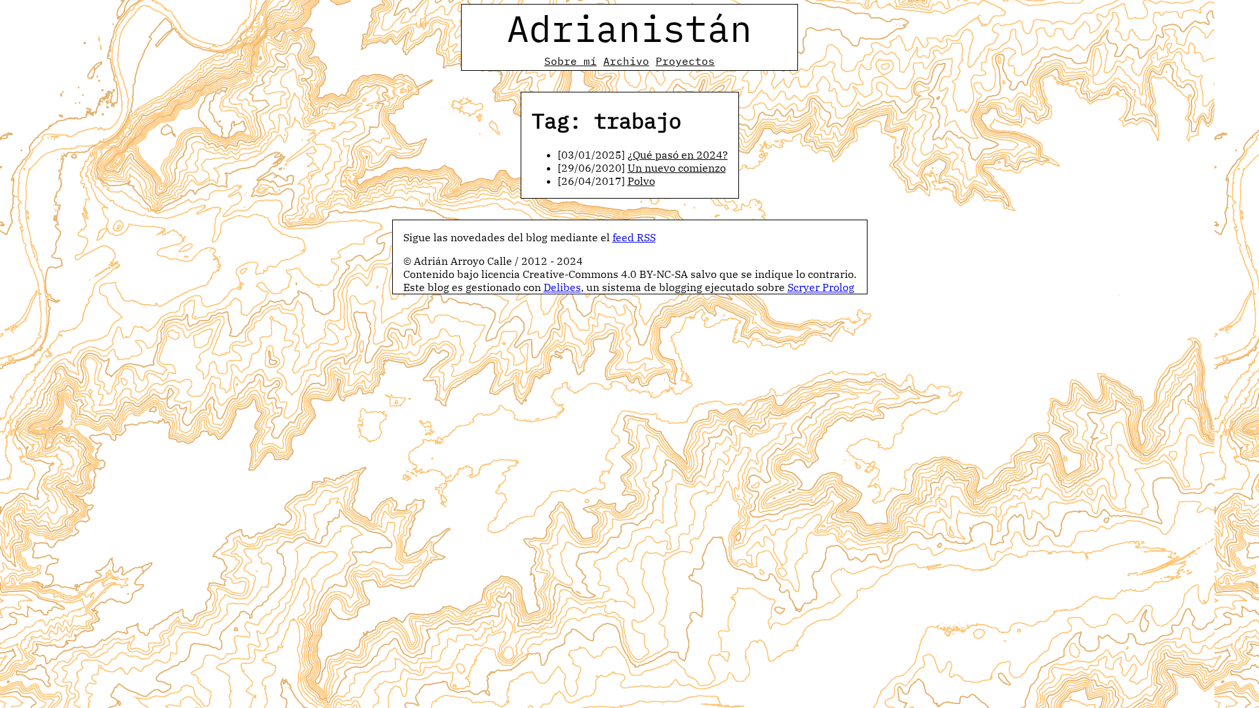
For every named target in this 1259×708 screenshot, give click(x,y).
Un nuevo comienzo (677, 167)
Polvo (641, 180)
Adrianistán (629, 28)
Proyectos (685, 61)
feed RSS (634, 237)
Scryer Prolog (821, 287)
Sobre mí (570, 61)
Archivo (626, 61)
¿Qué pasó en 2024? (678, 154)
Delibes (562, 287)
